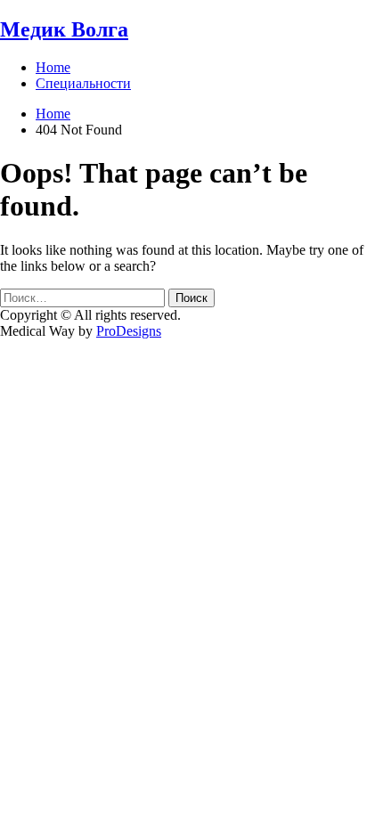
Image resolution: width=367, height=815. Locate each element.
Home (53, 67)
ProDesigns (128, 330)
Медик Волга (64, 29)
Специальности (83, 83)
